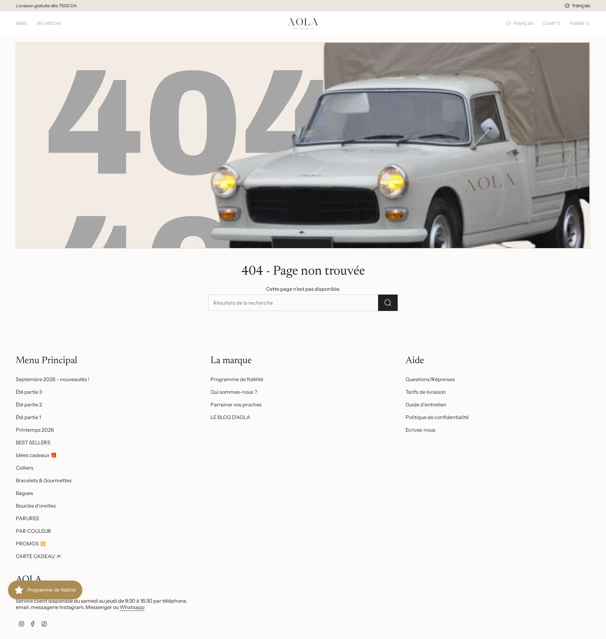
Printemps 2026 (35, 430)
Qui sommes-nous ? (234, 392)
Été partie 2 (29, 404)
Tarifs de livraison (426, 392)
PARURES (27, 518)
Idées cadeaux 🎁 (36, 455)
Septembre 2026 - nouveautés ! (52, 379)
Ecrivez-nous (421, 430)
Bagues (24, 493)
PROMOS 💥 (31, 543)
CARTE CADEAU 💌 (39, 556)
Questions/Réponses (430, 379)
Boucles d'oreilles (36, 505)
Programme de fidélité (237, 379)
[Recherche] (388, 303)
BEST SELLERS (33, 442)
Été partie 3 (29, 392)
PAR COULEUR (33, 531)
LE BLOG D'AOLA (230, 417)
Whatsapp (132, 607)
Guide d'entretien (426, 404)
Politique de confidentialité (437, 417)
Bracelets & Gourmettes (44, 480)
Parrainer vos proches (236, 404)
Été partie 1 (28, 417)
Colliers (24, 468)
